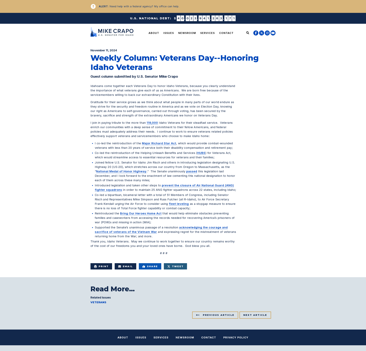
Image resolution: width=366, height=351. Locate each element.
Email (128, 266)
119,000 (152, 122)
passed (191, 171)
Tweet (178, 266)
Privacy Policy (235, 337)
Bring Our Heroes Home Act (141, 213)
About (154, 32)
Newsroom (187, 32)
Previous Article (218, 315)
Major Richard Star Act (159, 143)
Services (207, 32)
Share (152, 266)
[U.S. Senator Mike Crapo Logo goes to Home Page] (112, 32)
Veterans (98, 302)
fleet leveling (179, 204)
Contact (226, 32)
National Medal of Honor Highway (121, 171)
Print (104, 266)
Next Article (255, 315)
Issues (168, 32)
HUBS (201, 153)
